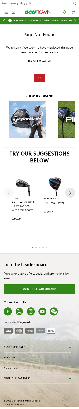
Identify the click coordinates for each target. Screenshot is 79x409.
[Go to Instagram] (31, 311)
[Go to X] (19, 311)
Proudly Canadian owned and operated (43, 20)
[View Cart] (73, 12)
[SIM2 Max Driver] (56, 186)
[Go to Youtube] (42, 311)
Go (39, 78)
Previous (3, 20)
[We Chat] (54, 311)
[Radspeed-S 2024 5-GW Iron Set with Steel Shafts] (24, 186)
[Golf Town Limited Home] (37, 12)
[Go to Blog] (65, 311)
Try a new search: (40, 61)
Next (75, 20)
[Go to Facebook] (8, 311)
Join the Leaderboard (39, 289)
